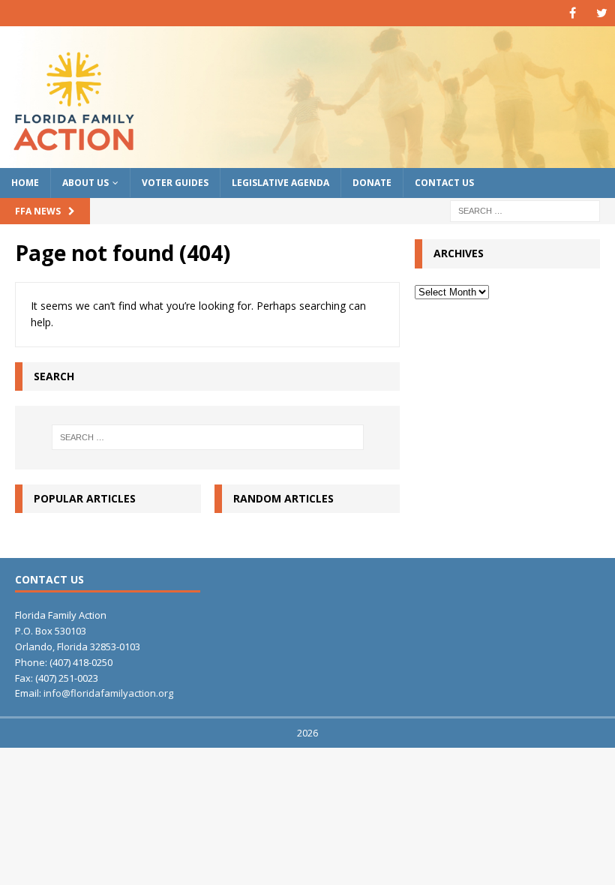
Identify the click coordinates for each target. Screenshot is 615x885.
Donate (372, 182)
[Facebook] (573, 13)
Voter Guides (175, 182)
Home (25, 182)
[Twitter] (602, 13)
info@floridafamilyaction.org (108, 693)
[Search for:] (525, 210)
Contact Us (444, 182)
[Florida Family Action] (307, 159)
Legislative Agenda (280, 182)
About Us (85, 182)
